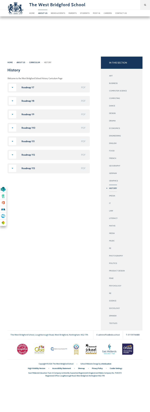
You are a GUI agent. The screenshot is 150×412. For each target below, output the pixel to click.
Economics (114, 128)
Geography (114, 166)
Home (10, 62)
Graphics (113, 181)
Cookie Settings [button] (116, 368)
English (112, 143)
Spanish (112, 316)
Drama (112, 121)
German (113, 173)
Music (112, 241)
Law (111, 211)
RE (110, 293)
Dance (112, 106)
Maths (112, 226)
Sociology (114, 308)
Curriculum (34, 62)
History (47, 62)
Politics (113, 263)
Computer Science (118, 91)
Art (111, 76)
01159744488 (134, 334)
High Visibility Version (36, 368)
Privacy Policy (97, 368)
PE (110, 248)
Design (112, 113)
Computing (114, 98)
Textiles (113, 323)
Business (113, 83)
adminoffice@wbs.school (109, 334)
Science (112, 301)
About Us (21, 62)
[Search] (145, 5)
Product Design (117, 271)
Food (111, 151)
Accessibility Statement (61, 368)
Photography (116, 256)
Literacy (113, 218)
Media (112, 233)
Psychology (115, 286)
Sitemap (81, 368)
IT (110, 203)
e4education (106, 364)
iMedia (112, 196)
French (112, 158)
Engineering (115, 136)
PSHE (111, 278)
